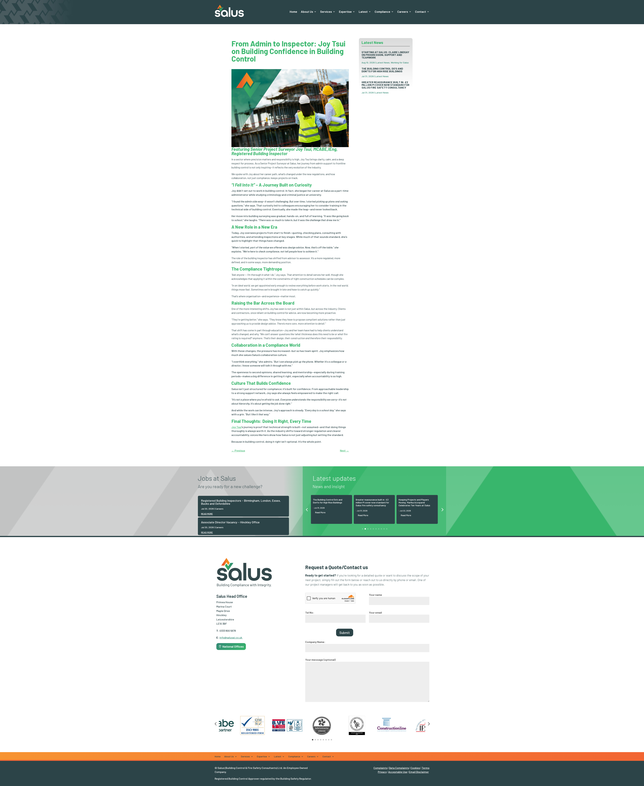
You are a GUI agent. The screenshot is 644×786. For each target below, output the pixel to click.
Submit (344, 633)
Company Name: (315, 641)
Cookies (415, 767)
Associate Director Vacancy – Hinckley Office (230, 522)
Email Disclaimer (419, 771)
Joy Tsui (236, 427)
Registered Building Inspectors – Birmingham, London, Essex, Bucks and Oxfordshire (241, 502)
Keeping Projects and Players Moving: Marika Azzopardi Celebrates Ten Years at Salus (414, 502)
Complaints (380, 767)
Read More (320, 512)
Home (293, 11)
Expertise (345, 11)
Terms (425, 767)
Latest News (383, 62)
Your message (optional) (320, 659)
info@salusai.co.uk (231, 637)
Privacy (382, 771)
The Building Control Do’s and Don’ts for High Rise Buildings (382, 70)
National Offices (233, 646)
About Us (307, 11)
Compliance (382, 11)
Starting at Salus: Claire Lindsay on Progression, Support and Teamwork (385, 54)
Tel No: (309, 612)
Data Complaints (399, 767)
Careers (219, 508)
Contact (420, 11)
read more (207, 513)
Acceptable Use (397, 771)
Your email (375, 612)
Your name (375, 594)
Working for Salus (400, 62)
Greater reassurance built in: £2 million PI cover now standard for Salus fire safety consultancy (385, 85)
